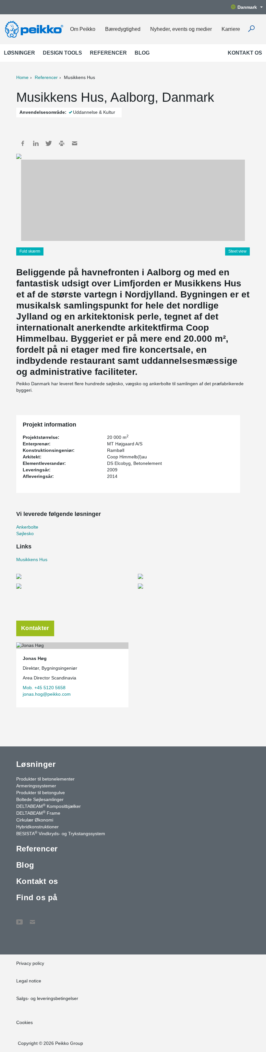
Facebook (22, 143)
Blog (142, 53)
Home (22, 77)
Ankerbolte (27, 527)
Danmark (247, 7)
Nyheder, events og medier (181, 29)
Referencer (108, 53)
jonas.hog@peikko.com (47, 694)
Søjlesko (25, 533)
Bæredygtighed (122, 29)
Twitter (48, 143)
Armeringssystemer (36, 785)
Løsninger (19, 53)
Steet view (237, 251)
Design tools (62, 53)
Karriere (231, 29)
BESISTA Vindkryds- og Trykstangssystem (60, 833)
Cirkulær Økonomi (34, 819)
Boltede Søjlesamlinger (40, 799)
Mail (74, 143)
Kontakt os (245, 53)
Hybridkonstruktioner (37, 826)
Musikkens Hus (31, 559)
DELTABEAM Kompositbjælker (48, 806)
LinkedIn (35, 143)
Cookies (24, 1022)
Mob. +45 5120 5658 (44, 687)
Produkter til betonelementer (45, 779)
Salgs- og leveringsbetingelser (47, 998)
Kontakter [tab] (35, 628)
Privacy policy (30, 963)
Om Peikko (82, 29)
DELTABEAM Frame (38, 813)
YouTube (19, 918)
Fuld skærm (29, 251)
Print (61, 143)
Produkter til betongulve (40, 792)
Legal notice (28, 980)
